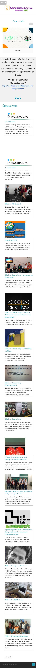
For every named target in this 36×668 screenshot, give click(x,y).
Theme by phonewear (9, 664)
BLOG (18, 97)
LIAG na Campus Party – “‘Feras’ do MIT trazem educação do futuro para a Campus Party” (18, 315)
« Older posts (8, 657)
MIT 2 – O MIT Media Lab (14, 600)
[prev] (30, 24)
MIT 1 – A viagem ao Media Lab (16, 566)
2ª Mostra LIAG (10, 122)
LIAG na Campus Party (13, 419)
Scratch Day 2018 (11, 240)
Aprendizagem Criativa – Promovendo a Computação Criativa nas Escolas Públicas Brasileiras (18, 532)
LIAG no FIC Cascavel (13, 204)
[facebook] (27, 664)
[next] (32, 24)
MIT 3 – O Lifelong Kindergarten (16, 636)
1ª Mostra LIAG (10, 168)
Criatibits (17, 51)
